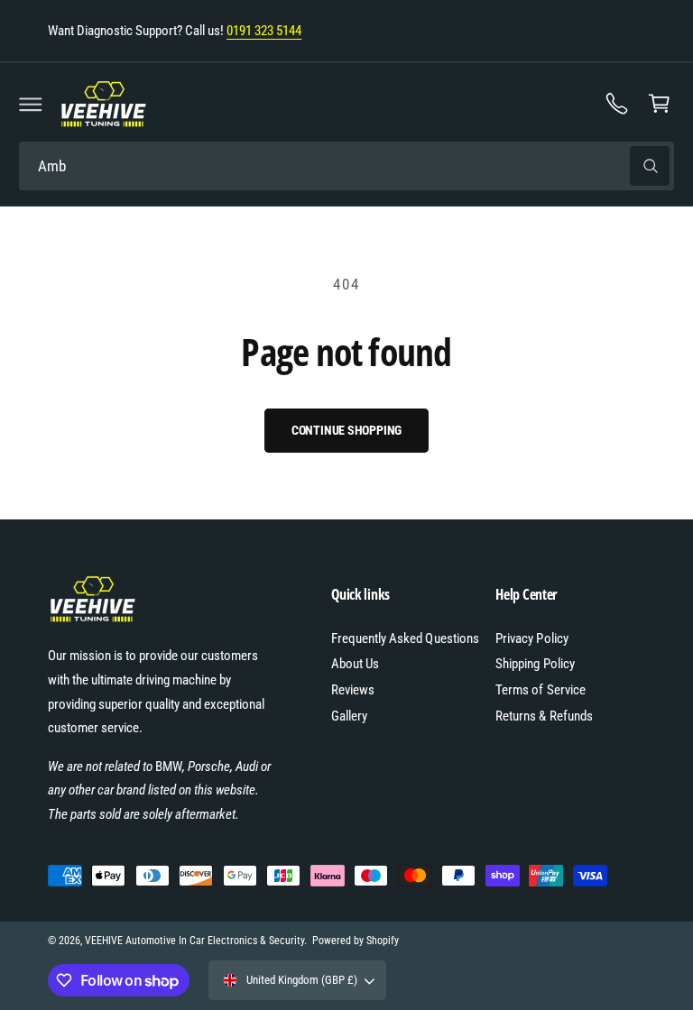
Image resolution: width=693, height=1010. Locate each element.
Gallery (349, 716)
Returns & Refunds (543, 716)
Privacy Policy (531, 638)
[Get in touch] (617, 103)
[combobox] (346, 166)
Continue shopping (346, 430)
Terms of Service (540, 690)
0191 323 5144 (263, 31)
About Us (355, 664)
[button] (30, 103)
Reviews (352, 690)
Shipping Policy (534, 664)
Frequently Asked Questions (404, 638)
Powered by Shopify (355, 940)
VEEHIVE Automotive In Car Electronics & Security (195, 940)
